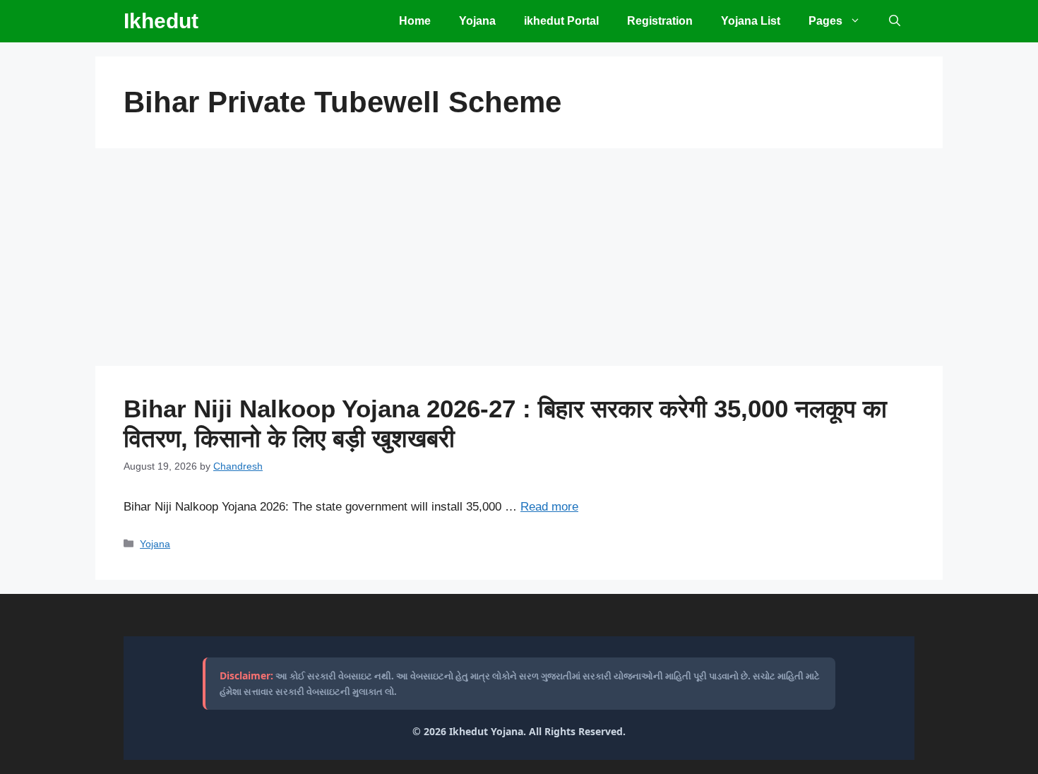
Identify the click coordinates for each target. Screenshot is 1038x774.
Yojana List (750, 21)
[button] (894, 21)
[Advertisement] (519, 261)
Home (415, 21)
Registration (660, 21)
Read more (549, 506)
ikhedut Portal (561, 21)
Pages (825, 21)
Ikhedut (161, 20)
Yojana (477, 21)
